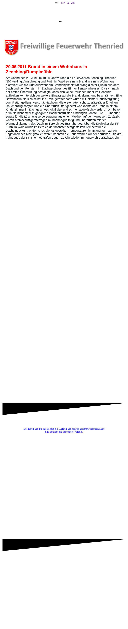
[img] (64, 47)
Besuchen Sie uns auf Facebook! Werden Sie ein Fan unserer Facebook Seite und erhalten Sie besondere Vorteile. (64, 430)
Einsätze (68, 3)
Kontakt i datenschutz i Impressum (64, 618)
